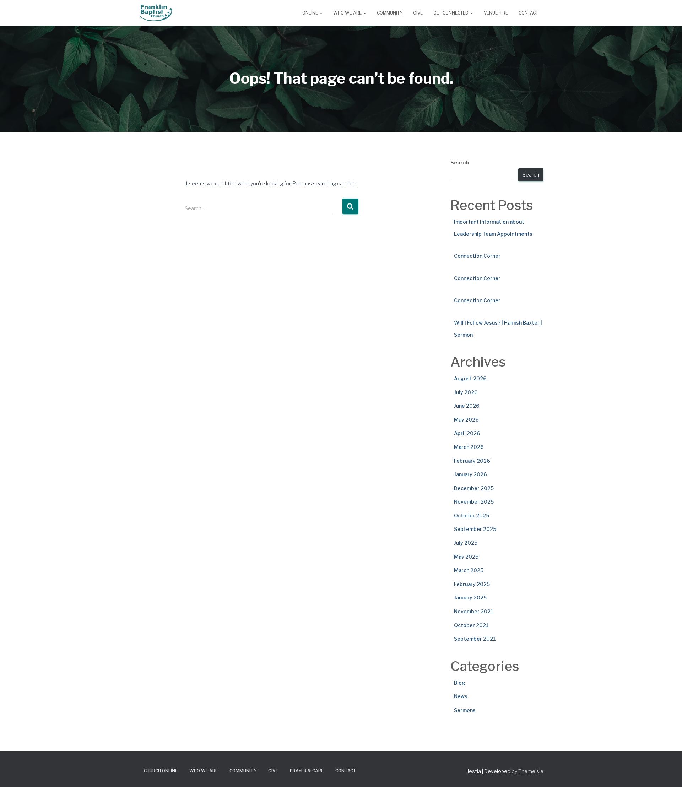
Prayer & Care (307, 771)
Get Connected (451, 13)
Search (459, 162)
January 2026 (470, 474)
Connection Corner (477, 256)
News (460, 696)
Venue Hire (496, 13)
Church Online (161, 771)
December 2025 (474, 488)
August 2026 (470, 378)
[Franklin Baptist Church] (155, 13)
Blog (459, 683)
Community (389, 13)
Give (418, 13)
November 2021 (473, 611)
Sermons (465, 710)
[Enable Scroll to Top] (668, 773)
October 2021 (471, 625)
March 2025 (468, 570)
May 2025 (466, 557)
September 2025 (475, 529)
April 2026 (467, 433)
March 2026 (469, 447)
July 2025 (465, 543)
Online (310, 13)
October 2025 (471, 515)
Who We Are (348, 13)
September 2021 (475, 639)
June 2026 (467, 406)
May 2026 (466, 420)
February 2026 (472, 461)
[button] (321, 13)
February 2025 (472, 584)
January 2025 (470, 598)
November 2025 (474, 502)
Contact (528, 13)
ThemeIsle (530, 771)
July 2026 (466, 392)
